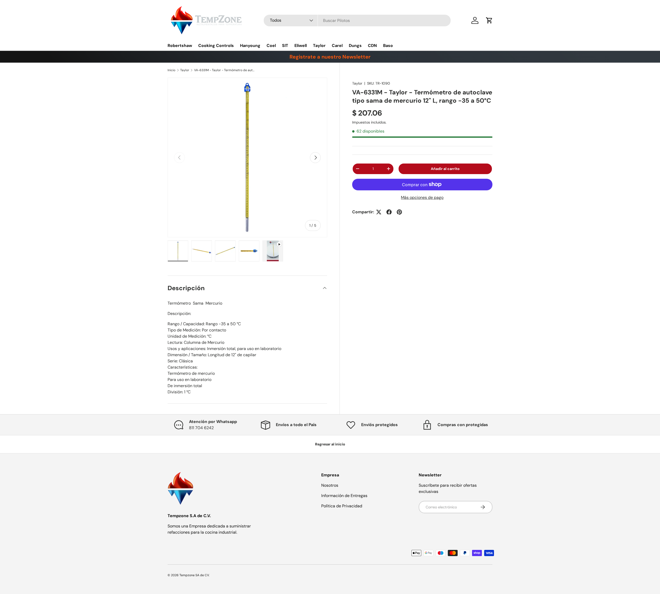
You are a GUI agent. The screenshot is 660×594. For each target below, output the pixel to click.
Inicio (171, 70)
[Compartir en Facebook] (389, 212)
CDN (372, 45)
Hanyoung (250, 45)
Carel (337, 45)
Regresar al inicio (330, 444)
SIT (285, 45)
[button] (489, 20)
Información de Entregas (344, 495)
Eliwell (300, 45)
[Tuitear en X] (379, 212)
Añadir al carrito (445, 168)
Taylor (319, 45)
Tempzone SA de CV (194, 575)
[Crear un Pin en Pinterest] (399, 212)
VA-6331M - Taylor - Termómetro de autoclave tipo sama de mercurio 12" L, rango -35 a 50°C (225, 70)
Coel (271, 45)
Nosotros (329, 485)
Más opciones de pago (422, 197)
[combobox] (357, 20)
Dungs (355, 45)
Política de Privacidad (341, 506)
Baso (388, 45)
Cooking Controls (216, 45)
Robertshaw (180, 45)
